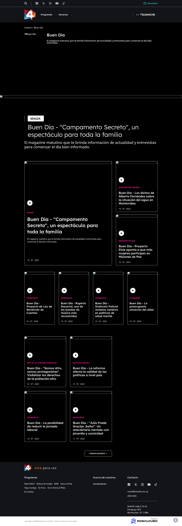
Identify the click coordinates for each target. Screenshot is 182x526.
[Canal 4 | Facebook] (37, 3)
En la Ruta (28, 491)
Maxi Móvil (29, 483)
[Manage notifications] (176, 520)
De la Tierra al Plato (56, 487)
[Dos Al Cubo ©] (144, 523)
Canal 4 (28, 27)
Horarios (63, 14)
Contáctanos (99, 484)
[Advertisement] (91, 73)
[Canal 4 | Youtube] (57, 3)
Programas (46, 14)
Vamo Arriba (66, 483)
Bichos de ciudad (44, 483)
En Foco (42, 487)
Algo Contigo (30, 487)
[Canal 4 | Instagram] (50, 3)
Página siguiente (98, 453)
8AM (56, 483)
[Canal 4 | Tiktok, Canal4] (63, 3)
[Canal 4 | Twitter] (43, 3)
